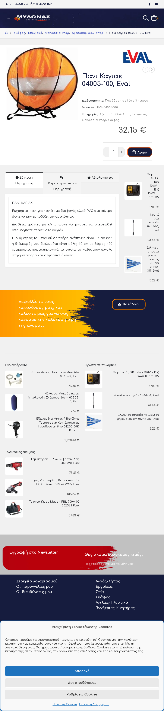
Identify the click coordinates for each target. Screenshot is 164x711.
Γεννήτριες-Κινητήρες (115, 608)
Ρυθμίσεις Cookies (82, 694)
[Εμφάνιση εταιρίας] (138, 55)
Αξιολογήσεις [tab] (102, 177)
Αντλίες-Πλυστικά (112, 603)
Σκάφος (113, 120)
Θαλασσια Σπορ (94, 120)
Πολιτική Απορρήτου (94, 704)
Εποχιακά (139, 114)
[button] (8, 18)
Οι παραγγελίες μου (34, 587)
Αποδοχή (82, 671)
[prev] (145, 70)
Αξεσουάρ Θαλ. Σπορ (115, 114)
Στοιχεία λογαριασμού (36, 581)
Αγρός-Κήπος (108, 581)
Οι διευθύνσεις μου (34, 592)
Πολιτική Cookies (65, 704)
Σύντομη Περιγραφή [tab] (24, 180)
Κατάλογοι (131, 304)
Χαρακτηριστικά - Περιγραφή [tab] (62, 186)
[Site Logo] (32, 18)
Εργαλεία (104, 587)
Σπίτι (101, 592)
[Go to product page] (133, 191)
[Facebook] (150, 4)
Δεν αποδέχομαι (82, 683)
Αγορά (142, 152)
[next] (152, 70)
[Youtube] (156, 4)
